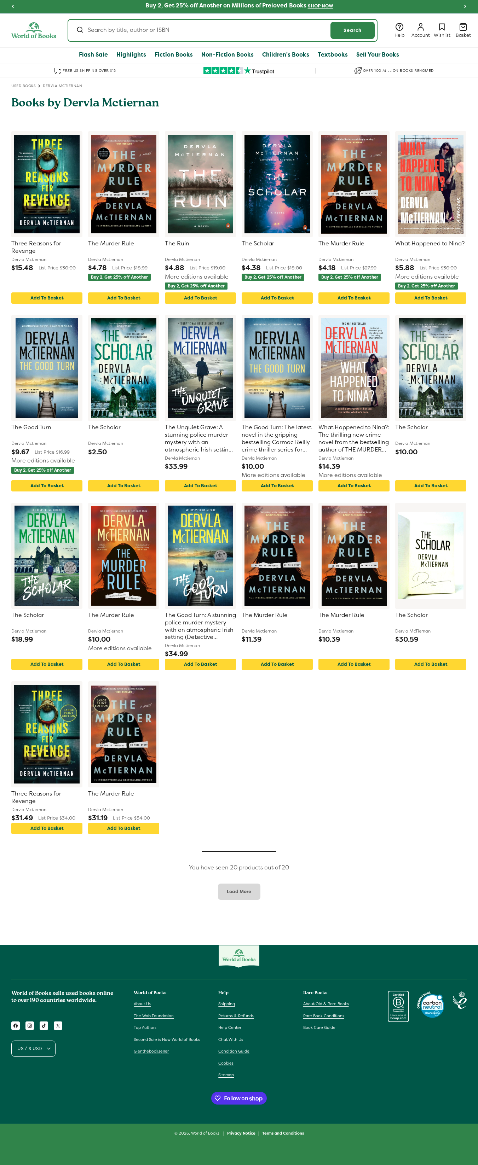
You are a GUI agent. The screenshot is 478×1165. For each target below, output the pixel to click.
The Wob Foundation (154, 1016)
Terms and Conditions (283, 1133)
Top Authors (145, 1027)
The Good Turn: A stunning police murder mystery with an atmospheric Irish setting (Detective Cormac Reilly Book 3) (200, 626)
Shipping (226, 1004)
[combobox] (223, 30)
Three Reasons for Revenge (36, 247)
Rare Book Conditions (323, 1016)
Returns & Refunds (236, 1016)
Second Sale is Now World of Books (167, 1039)
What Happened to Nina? (430, 243)
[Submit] (79, 30)
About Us (142, 1004)
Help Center (229, 1027)
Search (353, 30)
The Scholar (258, 243)
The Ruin (177, 243)
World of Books (205, 1133)
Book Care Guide (319, 1027)
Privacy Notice (241, 1133)
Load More (239, 891)
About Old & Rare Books (326, 1004)
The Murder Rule (111, 243)
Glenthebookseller (151, 1051)
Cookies (226, 1063)
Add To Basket (47, 298)
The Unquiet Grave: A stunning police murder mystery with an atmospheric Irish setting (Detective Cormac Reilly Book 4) (198, 438)
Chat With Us (230, 1039)
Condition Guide (233, 1051)
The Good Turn (31, 427)
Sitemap (226, 1075)
